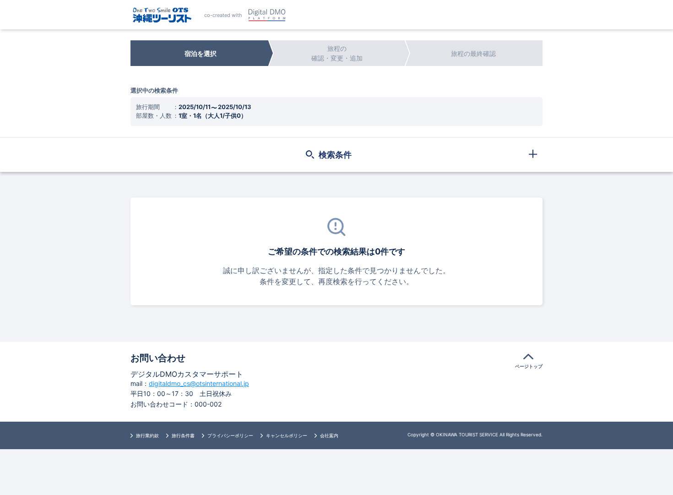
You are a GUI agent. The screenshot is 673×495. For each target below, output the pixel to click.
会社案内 (329, 435)
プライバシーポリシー (230, 435)
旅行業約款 (147, 435)
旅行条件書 (183, 435)
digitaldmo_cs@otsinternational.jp (199, 383)
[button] (336, 155)
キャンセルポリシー (286, 435)
